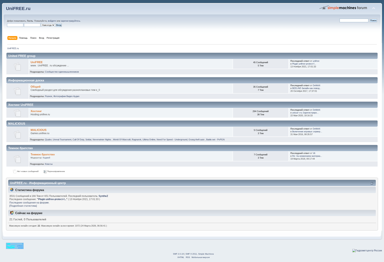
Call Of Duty (78, 139)
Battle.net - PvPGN (215, 139)
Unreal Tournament (62, 139)
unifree (316, 61)
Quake (48, 139)
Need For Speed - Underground (172, 139)
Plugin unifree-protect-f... (304, 64)
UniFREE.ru (18, 8)
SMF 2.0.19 (178, 254)
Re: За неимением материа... (307, 156)
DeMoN (316, 85)
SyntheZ (103, 196)
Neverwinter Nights (102, 139)
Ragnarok (136, 139)
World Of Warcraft (122, 139)
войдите (52, 21)
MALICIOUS (38, 130)
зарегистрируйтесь (70, 21)
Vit (314, 153)
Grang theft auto (197, 139)
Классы (49, 164)
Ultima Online (149, 139)
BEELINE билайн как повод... (306, 88)
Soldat (88, 139)
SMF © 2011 (191, 254)
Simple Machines (206, 254)
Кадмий (46, 158)
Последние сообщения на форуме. (29, 202)
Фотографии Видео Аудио (66, 96)
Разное (48, 96)
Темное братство (43, 154)
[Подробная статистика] (23, 205)
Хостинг (36, 111)
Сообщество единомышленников (62, 72)
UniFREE (37, 62)
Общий (36, 86)
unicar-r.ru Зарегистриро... (305, 112)
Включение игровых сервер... (307, 131)
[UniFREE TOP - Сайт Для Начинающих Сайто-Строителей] (15, 248)
